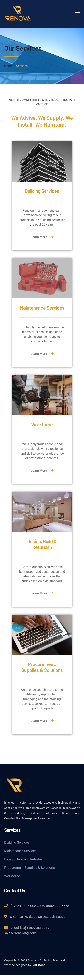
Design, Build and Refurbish (24, 859)
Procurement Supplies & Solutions (29, 868)
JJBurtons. (39, 965)
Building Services (16, 842)
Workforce (12, 876)
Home (8, 66)
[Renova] (18, 13)
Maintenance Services (20, 851)
